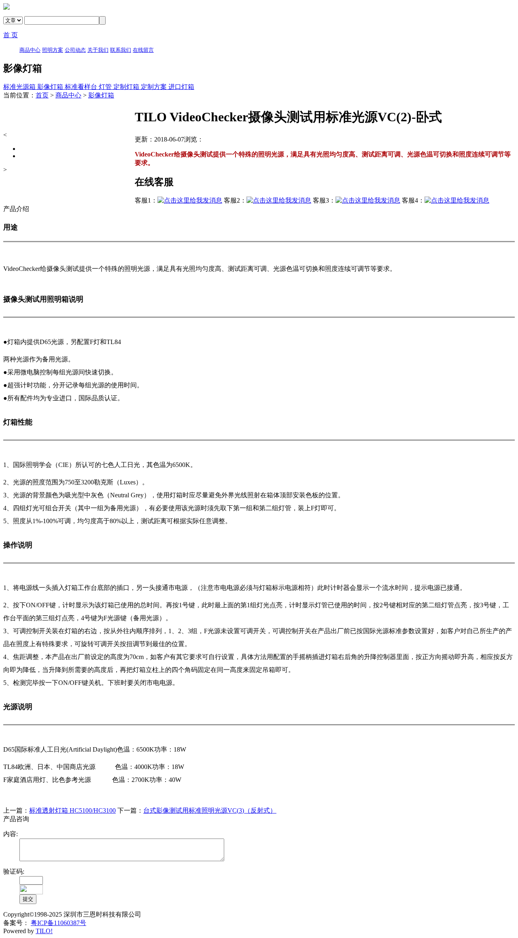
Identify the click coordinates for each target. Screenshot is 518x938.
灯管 (106, 86)
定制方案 (154, 86)
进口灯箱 (181, 86)
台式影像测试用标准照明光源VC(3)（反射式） (209, 810)
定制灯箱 (127, 86)
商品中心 (68, 95)
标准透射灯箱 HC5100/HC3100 (72, 810)
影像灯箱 (51, 86)
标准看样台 (82, 86)
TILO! (44, 930)
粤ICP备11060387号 (58, 922)
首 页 (10, 35)
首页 (42, 95)
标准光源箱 (20, 86)
